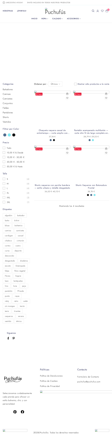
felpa (7, 270)
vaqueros (9, 316)
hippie (18, 276)
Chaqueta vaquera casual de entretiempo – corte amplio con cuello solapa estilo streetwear (52, 133)
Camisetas (7, 98)
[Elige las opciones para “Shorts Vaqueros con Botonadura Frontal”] (106, 148)
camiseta (20, 230)
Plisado (20, 291)
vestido (8, 321)
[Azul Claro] (9, 135)
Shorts (6, 117)
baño (7, 220)
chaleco (8, 240)
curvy (7, 250)
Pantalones (8, 112)
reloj (7, 301)
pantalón (8, 291)
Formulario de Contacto (88, 376)
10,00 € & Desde (15, 152)
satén (25, 301)
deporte (18, 250)
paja (24, 286)
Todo (9, 148)
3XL (8, 202)
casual (20, 235)
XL (8, 192)
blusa (7, 225)
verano (21, 316)
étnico (19, 321)
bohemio (18, 225)
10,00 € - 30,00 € (15, 157)
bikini (16, 220)
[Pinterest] (14, 411)
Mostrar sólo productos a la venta (93, 84)
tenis (7, 311)
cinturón (20, 240)
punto (7, 296)
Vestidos (7, 121)
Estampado (20, 265)
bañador (21, 215)
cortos (8, 245)
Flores (7, 276)
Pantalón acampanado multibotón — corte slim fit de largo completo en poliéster (91, 133)
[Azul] (5, 135)
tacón (22, 306)
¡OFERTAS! (21, 11)
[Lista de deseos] (102, 11)
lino (6, 286)
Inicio (38, 50)
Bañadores (8, 89)
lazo (6, 281)
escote (8, 265)
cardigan (9, 235)
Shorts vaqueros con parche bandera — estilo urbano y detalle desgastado (52, 186)
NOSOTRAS (8, 11)
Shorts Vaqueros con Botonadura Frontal (91, 186)
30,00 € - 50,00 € (15, 161)
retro (16, 301)
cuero (18, 245)
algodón (8, 215)
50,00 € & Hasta (15, 166)
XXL (8, 197)
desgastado (10, 260)
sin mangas (10, 306)
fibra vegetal (19, 270)
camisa (8, 230)
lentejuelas (18, 281)
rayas (17, 296)
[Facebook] (22, 411)
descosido (9, 255)
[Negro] (14, 135)
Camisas (7, 94)
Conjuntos (8, 103)
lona (15, 286)
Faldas (6, 107)
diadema (24, 260)
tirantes (17, 311)
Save (40, 94)
